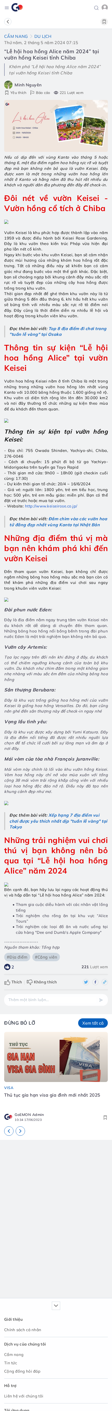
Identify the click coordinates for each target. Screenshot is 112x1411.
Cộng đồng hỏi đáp (22, 1371)
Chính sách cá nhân (22, 1329)
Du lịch (43, 36)
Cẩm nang (16, 36)
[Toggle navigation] (6, 7)
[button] (96, 7)
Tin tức (10, 1362)
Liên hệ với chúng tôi (23, 1396)
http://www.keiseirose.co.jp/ (51, 506)
